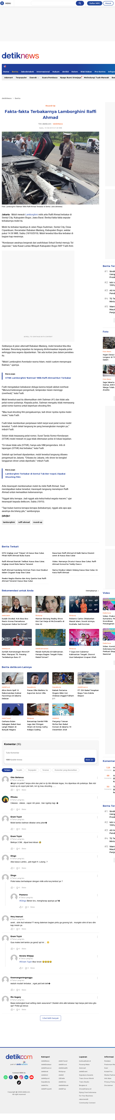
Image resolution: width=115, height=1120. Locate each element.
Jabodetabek (27, 72)
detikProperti (46, 1089)
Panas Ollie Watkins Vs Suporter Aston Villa (37, 691)
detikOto (44, 1085)
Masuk (108, 3)
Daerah (33, 77)
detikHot (44, 1075)
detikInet (44, 1071)
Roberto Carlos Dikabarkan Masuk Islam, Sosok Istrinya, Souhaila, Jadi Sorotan (82, 621)
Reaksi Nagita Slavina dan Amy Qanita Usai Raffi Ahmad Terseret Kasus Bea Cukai (24, 579)
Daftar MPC (94, 3)
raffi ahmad (24, 522)
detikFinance (46, 1068)
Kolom (75, 72)
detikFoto (62, 1082)
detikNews (7, 98)
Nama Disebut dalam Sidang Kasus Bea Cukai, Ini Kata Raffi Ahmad (75, 571)
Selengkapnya (91, 591)
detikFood (63, 1064)
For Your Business (86, 1096)
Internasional (43, 72)
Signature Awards (86, 1075)
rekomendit (83, 1099)
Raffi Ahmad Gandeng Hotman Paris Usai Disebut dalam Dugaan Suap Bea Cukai (25, 571)
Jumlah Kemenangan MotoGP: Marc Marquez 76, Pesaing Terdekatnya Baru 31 (16, 654)
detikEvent (83, 1071)
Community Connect (87, 1103)
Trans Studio (84, 1082)
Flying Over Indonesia (87, 1092)
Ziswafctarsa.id (85, 1089)
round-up (37, 522)
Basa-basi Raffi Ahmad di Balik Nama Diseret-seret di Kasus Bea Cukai (73, 554)
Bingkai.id (83, 1085)
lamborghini (9, 522)
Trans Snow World (86, 1078)
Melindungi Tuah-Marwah (96, 77)
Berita (15, 72)
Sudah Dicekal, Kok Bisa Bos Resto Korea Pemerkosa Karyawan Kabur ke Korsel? (15, 621)
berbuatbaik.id (85, 1061)
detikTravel (63, 1061)
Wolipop (62, 1071)
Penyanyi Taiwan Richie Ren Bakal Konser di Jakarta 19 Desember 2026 (61, 725)
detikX (65, 72)
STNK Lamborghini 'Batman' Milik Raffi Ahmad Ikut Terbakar (38, 378)
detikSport (45, 1078)
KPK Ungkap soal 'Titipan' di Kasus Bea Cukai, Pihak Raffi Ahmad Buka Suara (23, 554)
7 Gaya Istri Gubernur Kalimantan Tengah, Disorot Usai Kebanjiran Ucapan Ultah (82, 654)
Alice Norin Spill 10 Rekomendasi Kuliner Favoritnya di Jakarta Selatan (11, 694)
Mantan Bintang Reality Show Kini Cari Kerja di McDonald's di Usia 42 (49, 621)
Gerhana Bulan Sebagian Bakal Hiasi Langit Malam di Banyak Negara (11, 725)
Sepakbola (45, 1082)
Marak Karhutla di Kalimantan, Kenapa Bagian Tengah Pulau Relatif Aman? (49, 654)
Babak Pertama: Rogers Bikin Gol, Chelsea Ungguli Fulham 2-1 (63, 694)
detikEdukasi (46, 1064)
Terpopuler (21, 77)
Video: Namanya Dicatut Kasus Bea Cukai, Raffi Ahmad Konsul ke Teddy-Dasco (74, 562)
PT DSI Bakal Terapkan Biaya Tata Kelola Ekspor (88, 693)
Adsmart (8, 77)
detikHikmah (63, 1085)
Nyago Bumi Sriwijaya (70, 77)
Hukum (55, 72)
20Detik (62, 1078)
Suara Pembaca (49, 77)
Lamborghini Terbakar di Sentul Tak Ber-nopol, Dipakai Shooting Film (35, 475)
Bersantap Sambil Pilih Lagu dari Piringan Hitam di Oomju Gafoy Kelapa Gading (37, 725)
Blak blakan (86, 72)
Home (6, 72)
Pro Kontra (100, 72)
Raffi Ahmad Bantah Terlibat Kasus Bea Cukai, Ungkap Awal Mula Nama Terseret (23, 562)
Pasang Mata (84, 1064)
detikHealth (63, 1068)
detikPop (62, 1089)
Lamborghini (31, 214)
